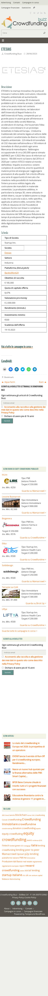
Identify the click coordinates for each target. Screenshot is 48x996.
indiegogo (27, 846)
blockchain (21, 814)
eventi (29, 840)
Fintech (5, 845)
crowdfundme (27, 824)
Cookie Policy (30, 897)
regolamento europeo (10, 866)
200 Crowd (5, 815)
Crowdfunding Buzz (13, 53)
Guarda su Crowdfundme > (33, 537)
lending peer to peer (27, 849)
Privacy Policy (18, 897)
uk (27, 875)
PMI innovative (29, 858)
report (22, 866)
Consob (4, 820)
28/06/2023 (31, 53)
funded (12, 846)
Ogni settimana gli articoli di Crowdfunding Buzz (21, 397)
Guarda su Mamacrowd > (34, 490)
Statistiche (26, 7)
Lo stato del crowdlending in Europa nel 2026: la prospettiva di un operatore (28, 746)
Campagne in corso (30, 2)
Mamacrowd (9, 854)
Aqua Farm (9, 382)
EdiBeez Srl (24, 894)
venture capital (37, 875)
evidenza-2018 (37, 840)
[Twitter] (38, 13)
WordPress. (40, 914)
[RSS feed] (45, 13)
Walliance (5, 879)
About (6, 908)
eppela (38, 828)
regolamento (37, 862)
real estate (27, 861)
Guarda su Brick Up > (36, 603)
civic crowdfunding (38, 815)
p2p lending (31, 854)
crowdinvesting (7, 828)
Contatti (16, 2)
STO (24, 875)
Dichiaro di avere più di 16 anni (19, 416)
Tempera (29, 914)
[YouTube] (34, 13)
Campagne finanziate (10, 7)
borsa (29, 815)
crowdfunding (15, 819)
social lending (32, 870)
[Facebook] (30, 13)
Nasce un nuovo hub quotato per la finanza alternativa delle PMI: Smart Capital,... (28, 773)
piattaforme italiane (10, 858)
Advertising (6, 2)
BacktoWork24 (12, 272)
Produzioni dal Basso (12, 861)
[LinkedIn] (41, 13)
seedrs (22, 871)
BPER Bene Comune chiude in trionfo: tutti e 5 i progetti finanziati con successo (29, 786)
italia (34, 845)
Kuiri (41, 382)
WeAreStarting (15, 879)
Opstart (20, 854)
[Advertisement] (24, 705)
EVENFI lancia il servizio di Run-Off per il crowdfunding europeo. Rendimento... (28, 760)
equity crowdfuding (12, 833)
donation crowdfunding (24, 828)
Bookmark (9, 377)
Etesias (8, 252)
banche (12, 815)
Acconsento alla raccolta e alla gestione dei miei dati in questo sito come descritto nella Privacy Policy (23, 410)
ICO (22, 846)
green (17, 845)
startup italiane (12, 875)
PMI (21, 857)
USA (30, 875)
